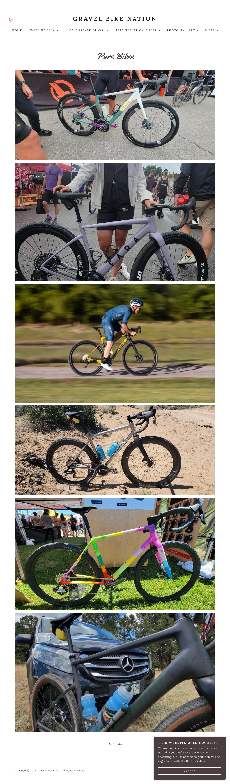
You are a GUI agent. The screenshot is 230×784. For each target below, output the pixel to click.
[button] (43, 30)
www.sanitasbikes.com (115, 450)
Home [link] (17, 30)
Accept (189, 771)
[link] (10, 19)
